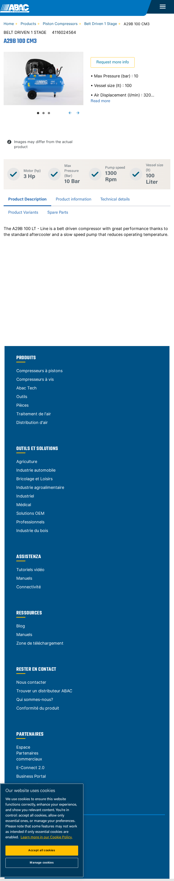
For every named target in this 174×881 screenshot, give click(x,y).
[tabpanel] (87, 232)
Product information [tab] (73, 200)
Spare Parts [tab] (57, 213)
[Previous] (70, 113)
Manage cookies (42, 862)
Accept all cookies (41, 850)
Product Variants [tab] (23, 213)
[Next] (78, 113)
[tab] (38, 113)
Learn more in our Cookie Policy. (46, 837)
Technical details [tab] (115, 200)
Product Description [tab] (27, 200)
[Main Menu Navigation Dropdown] (163, 7)
